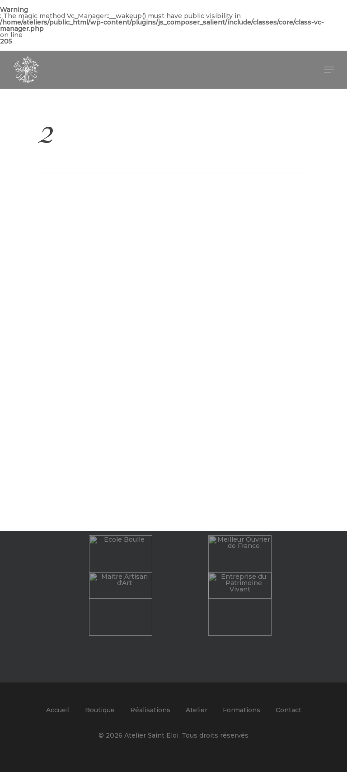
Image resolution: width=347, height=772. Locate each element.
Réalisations (150, 710)
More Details (106, 271)
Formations (241, 710)
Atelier (196, 710)
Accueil (58, 710)
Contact (288, 710)
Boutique (100, 710)
